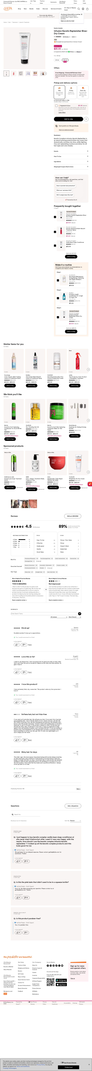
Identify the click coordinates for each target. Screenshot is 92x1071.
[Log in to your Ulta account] (83, 8)
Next (79, 789)
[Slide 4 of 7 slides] (28, 73)
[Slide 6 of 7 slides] (42, 73)
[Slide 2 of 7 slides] (13, 73)
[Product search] (79, 9)
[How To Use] (71, 156)
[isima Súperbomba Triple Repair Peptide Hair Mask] (57, 468)
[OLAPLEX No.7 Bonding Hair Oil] (35, 415)
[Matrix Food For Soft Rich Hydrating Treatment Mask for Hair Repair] (57, 418)
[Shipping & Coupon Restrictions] (71, 166)
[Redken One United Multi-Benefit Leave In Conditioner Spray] (35, 366)
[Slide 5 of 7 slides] (35, 73)
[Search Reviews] (79, 613)
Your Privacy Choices (70, 1062)
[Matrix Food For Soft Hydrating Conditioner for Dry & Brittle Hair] (14, 418)
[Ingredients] (71, 161)
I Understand (69, 1067)
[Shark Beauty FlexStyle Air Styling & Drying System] (78, 416)
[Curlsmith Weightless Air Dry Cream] (78, 468)
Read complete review (18, 600)
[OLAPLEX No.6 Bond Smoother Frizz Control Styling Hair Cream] (57, 366)
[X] (81, 14)
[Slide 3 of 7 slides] (21, 73)
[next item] (45, 73)
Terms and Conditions (22, 1066)
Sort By (67, 820)
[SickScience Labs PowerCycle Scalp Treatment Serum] (14, 468)
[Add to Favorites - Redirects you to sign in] (86, 119)
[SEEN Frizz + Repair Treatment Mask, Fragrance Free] (35, 469)
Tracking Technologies (9, 1068)
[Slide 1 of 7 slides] (6, 73)
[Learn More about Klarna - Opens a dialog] (81, 52)
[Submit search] (12, 815)
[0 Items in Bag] (87, 9)
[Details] (71, 151)
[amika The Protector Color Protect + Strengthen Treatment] (78, 366)
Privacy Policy (41, 1064)
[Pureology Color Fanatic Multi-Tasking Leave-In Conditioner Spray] (14, 366)
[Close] (89, 1064)
